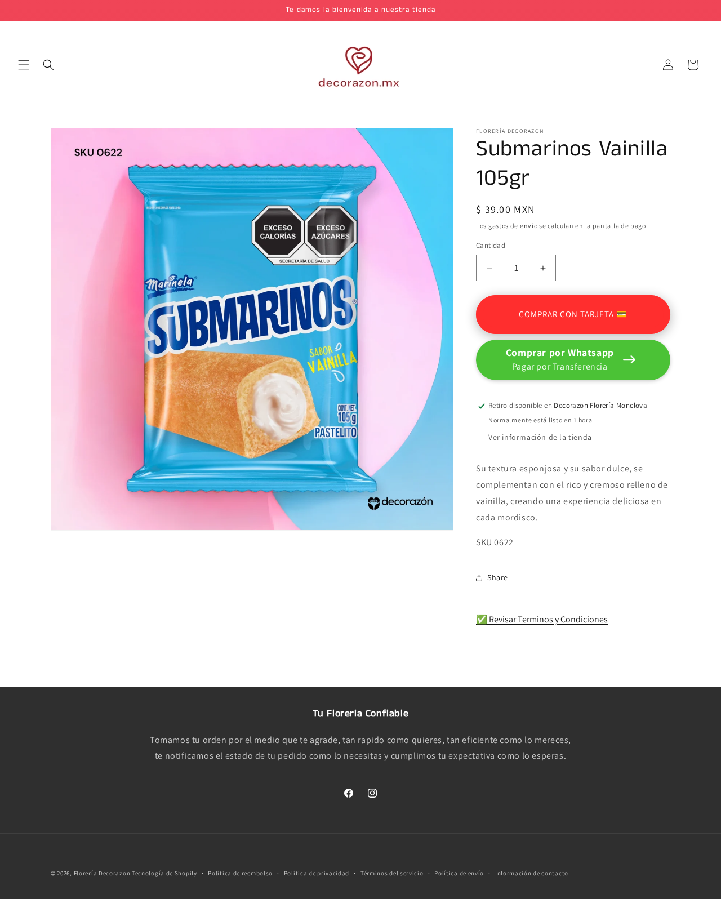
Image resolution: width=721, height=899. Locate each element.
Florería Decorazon (102, 873)
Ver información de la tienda (540, 438)
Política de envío (459, 872)
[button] (23, 64)
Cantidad (490, 246)
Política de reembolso (240, 872)
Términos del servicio (392, 872)
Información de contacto (531, 872)
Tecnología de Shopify (164, 873)
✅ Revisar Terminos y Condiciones (542, 619)
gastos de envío (513, 225)
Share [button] (497, 577)
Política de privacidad (316, 872)
